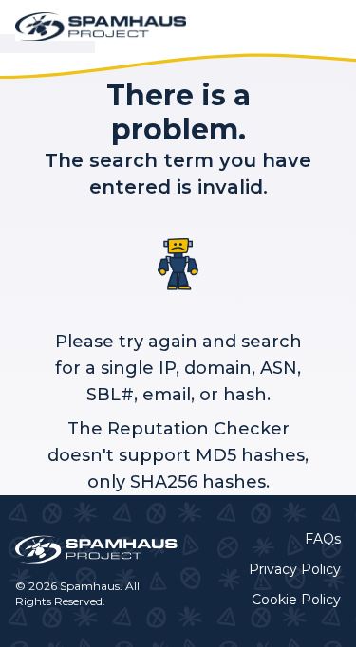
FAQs (323, 538)
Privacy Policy (295, 569)
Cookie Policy (296, 599)
